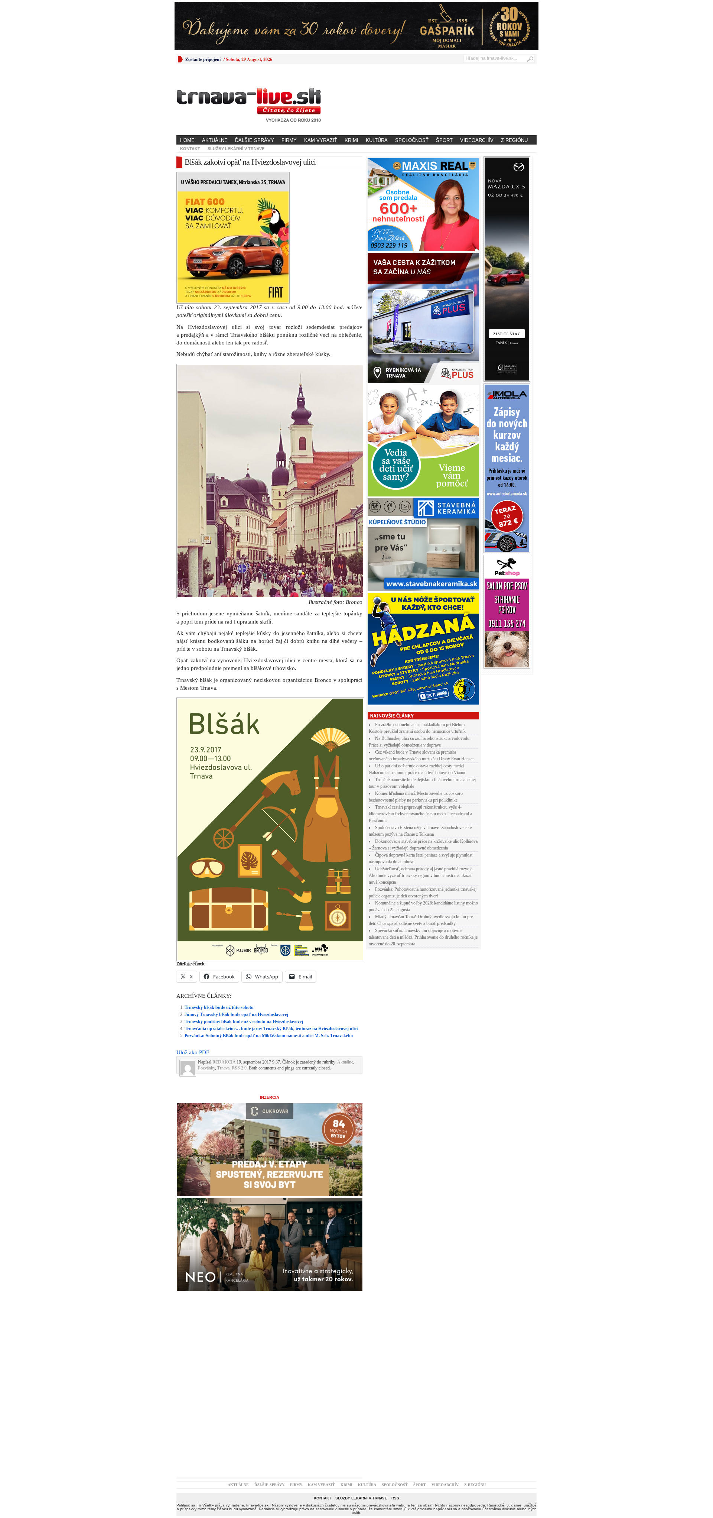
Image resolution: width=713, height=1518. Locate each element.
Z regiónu (514, 140)
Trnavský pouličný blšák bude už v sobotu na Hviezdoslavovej (244, 892)
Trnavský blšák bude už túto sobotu (219, 878)
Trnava (223, 938)
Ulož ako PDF (192, 923)
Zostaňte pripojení (203, 59)
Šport (444, 140)
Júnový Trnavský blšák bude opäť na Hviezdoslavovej (236, 885)
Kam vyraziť (320, 140)
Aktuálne (215, 140)
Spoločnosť (412, 140)
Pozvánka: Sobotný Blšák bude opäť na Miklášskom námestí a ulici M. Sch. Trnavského (269, 906)
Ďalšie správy (254, 140)
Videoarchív (477, 140)
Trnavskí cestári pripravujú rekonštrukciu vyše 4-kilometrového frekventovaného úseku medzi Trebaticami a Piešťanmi (420, 814)
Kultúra (377, 140)
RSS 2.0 (239, 938)
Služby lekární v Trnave (236, 148)
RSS (395, 1369)
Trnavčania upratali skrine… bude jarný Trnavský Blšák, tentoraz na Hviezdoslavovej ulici (271, 899)
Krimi (351, 140)
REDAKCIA (223, 932)
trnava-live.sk (257, 1376)
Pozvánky (206, 938)
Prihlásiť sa (185, 1376)
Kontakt (190, 148)
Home (187, 140)
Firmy (289, 140)
